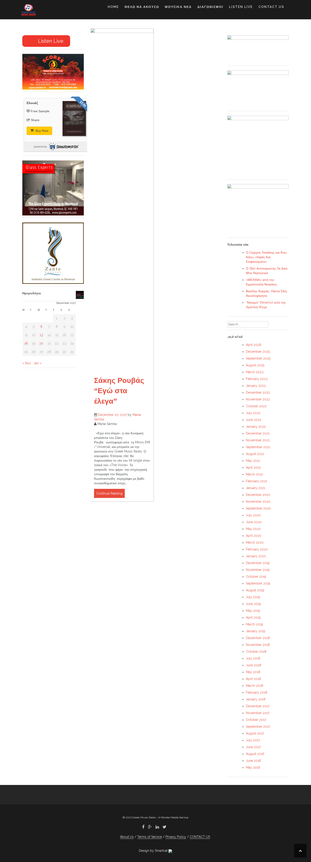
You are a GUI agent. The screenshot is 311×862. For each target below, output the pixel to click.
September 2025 (258, 358)
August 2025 (255, 365)
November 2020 (258, 501)
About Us (127, 837)
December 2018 (258, 638)
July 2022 (253, 413)
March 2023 (254, 372)
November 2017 (257, 713)
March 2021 (254, 474)
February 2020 (257, 549)
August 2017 (255, 733)
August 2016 (255, 754)
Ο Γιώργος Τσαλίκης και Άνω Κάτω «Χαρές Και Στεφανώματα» (266, 257)
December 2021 (258, 433)
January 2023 (256, 385)
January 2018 (255, 699)
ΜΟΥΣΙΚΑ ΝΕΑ (178, 7)
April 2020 (253, 535)
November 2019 (258, 570)
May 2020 (253, 529)
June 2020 (254, 522)
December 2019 (258, 563)
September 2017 (258, 726)
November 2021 (258, 440)
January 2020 (256, 556)
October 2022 (256, 406)
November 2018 (258, 645)
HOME (113, 7)
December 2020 (258, 495)
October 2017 (256, 720)
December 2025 (258, 351)
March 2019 (254, 624)
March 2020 (255, 542)
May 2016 (253, 767)
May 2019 (253, 610)
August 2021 (255, 454)
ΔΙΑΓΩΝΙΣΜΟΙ (210, 7)
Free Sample (40, 111)
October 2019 (256, 576)
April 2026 (253, 345)
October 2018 (256, 651)
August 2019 (255, 590)
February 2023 (257, 379)
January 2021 (255, 488)
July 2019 (253, 597)
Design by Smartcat (153, 850)
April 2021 (253, 467)
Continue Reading (109, 493)
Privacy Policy (176, 837)
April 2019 (253, 617)
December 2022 (258, 392)
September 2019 (258, 583)
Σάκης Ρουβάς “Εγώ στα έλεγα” (119, 390)
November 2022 (258, 399)
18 (26, 343)
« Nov (26, 363)
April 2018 (253, 679)
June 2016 (253, 760)
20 (41, 343)
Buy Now (41, 130)
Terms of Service (149, 837)
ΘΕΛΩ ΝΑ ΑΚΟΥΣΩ (142, 7)
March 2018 (254, 685)
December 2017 (257, 706)
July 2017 (253, 740)
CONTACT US (271, 7)
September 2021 (258, 447)
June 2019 (253, 604)
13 (41, 335)
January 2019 (255, 631)
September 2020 (258, 508)
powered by (40, 146)
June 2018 (253, 665)
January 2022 (256, 426)
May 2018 (253, 672)
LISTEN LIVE (241, 7)
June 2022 (253, 420)
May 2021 (253, 460)
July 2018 (253, 658)
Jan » (37, 363)
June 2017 (253, 747)
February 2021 (256, 481)
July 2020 (253, 515)
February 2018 (256, 692)
